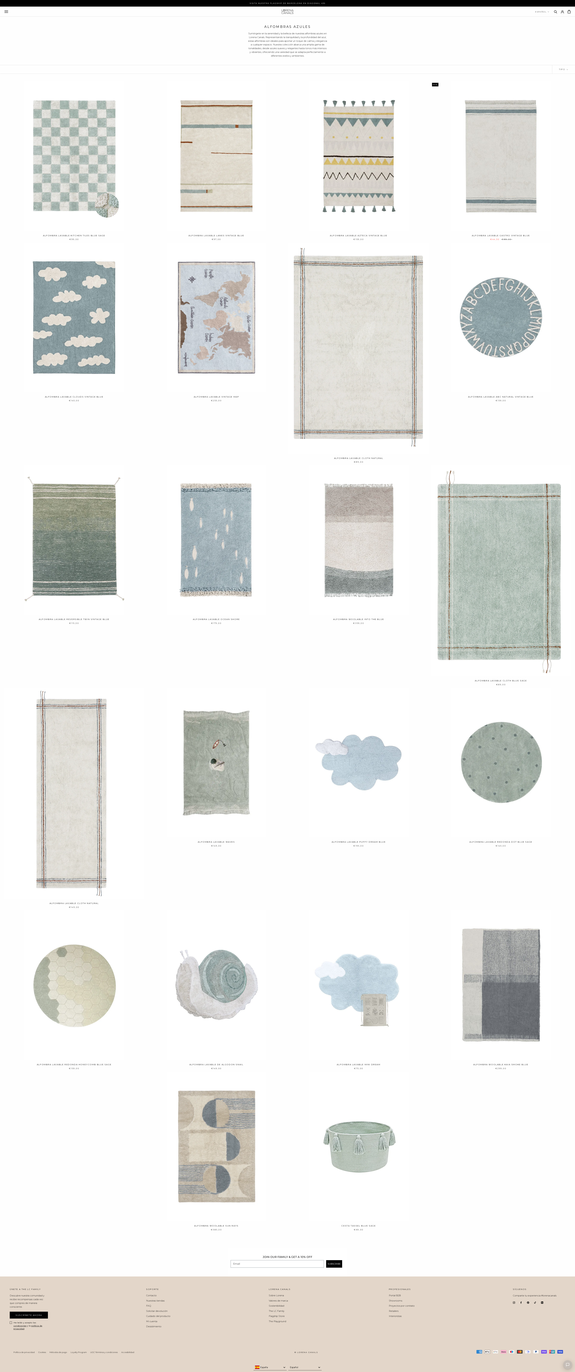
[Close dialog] (344, 647)
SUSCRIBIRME (317, 708)
